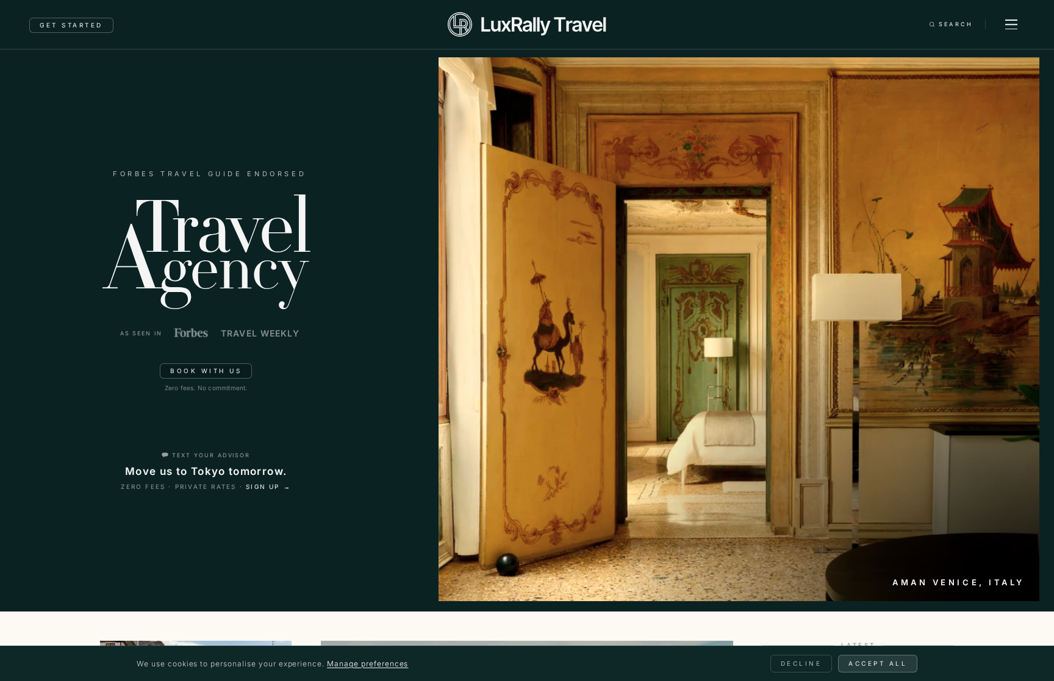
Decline (801, 663)
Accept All (877, 663)
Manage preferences (367, 663)
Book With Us (206, 370)
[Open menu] (1011, 24)
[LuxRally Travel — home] (527, 24)
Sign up (268, 486)
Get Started (71, 25)
